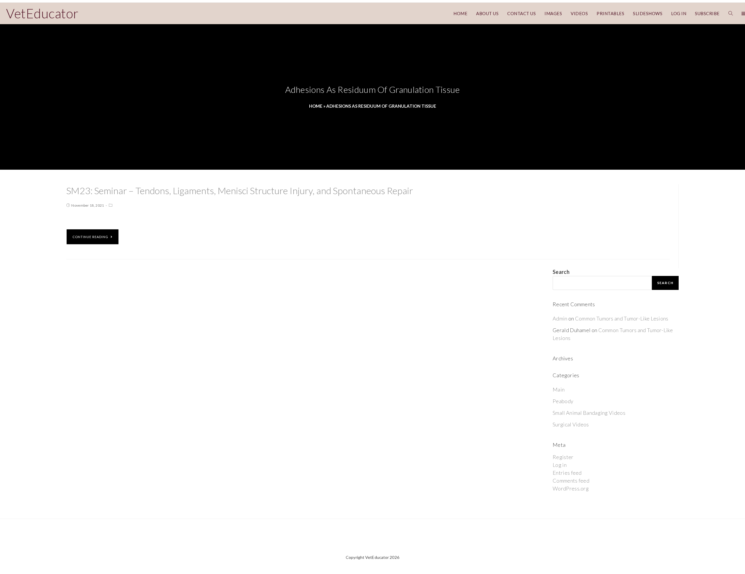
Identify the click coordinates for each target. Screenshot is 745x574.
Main (559, 389)
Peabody (563, 401)
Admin (560, 318)
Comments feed (571, 480)
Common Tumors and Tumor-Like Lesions (621, 318)
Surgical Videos (571, 424)
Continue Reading (90, 237)
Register (563, 457)
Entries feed (567, 473)
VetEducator (42, 13)
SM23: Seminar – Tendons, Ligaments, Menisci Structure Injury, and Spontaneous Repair (239, 190)
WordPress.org (571, 488)
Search (561, 272)
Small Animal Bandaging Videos (589, 413)
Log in (560, 465)
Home (315, 106)
